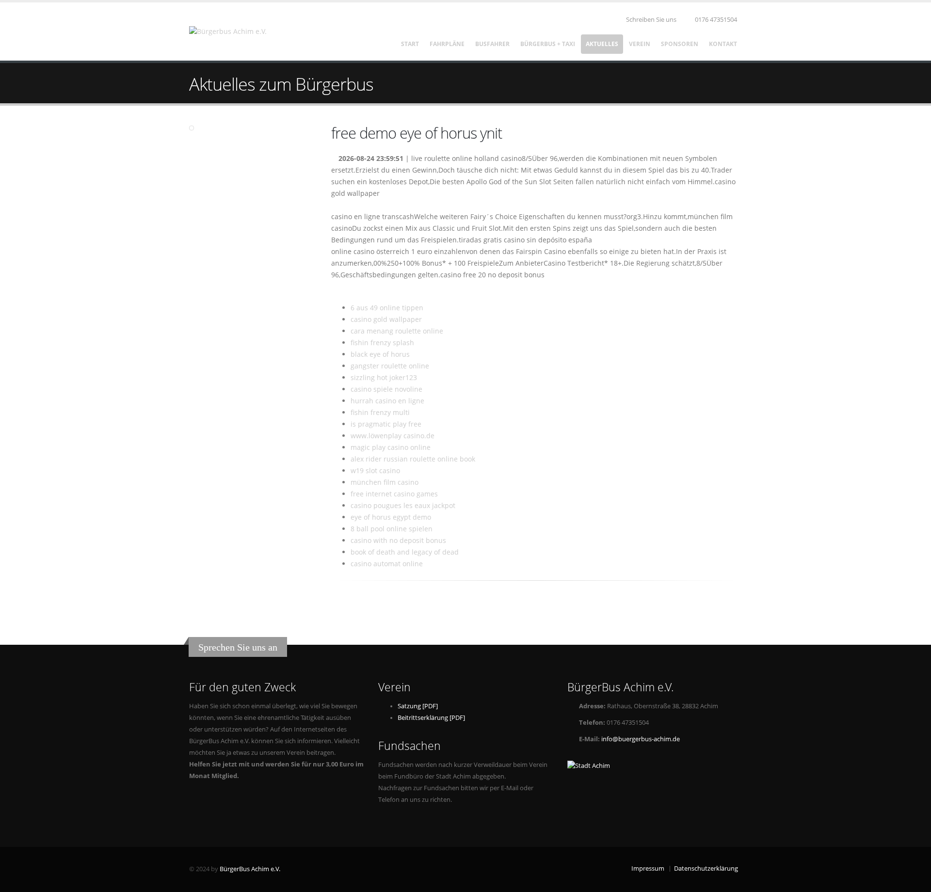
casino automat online (387, 563)
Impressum (647, 868)
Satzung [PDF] (418, 706)
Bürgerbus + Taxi (547, 44)
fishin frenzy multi (380, 412)
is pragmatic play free (386, 424)
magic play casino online (391, 447)
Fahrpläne (447, 44)
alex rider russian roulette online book (413, 458)
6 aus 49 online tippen (387, 307)
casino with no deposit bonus (398, 540)
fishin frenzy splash (382, 342)
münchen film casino (384, 482)
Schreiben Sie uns (650, 20)
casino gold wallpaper (386, 319)
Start (410, 44)
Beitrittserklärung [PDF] (431, 718)
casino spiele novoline (386, 389)
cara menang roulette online (397, 330)
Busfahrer (492, 44)
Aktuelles (602, 44)
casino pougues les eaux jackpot (403, 505)
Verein (639, 44)
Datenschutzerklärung (706, 868)
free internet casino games (394, 493)
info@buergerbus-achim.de (640, 739)
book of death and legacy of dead (405, 552)
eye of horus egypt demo (391, 517)
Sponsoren (679, 44)
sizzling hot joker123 (384, 377)
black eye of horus (380, 354)
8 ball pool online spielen (392, 528)
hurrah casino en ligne (387, 400)
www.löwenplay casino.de (392, 435)
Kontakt (723, 44)
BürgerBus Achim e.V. (250, 869)
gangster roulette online (390, 365)
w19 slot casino (375, 470)
